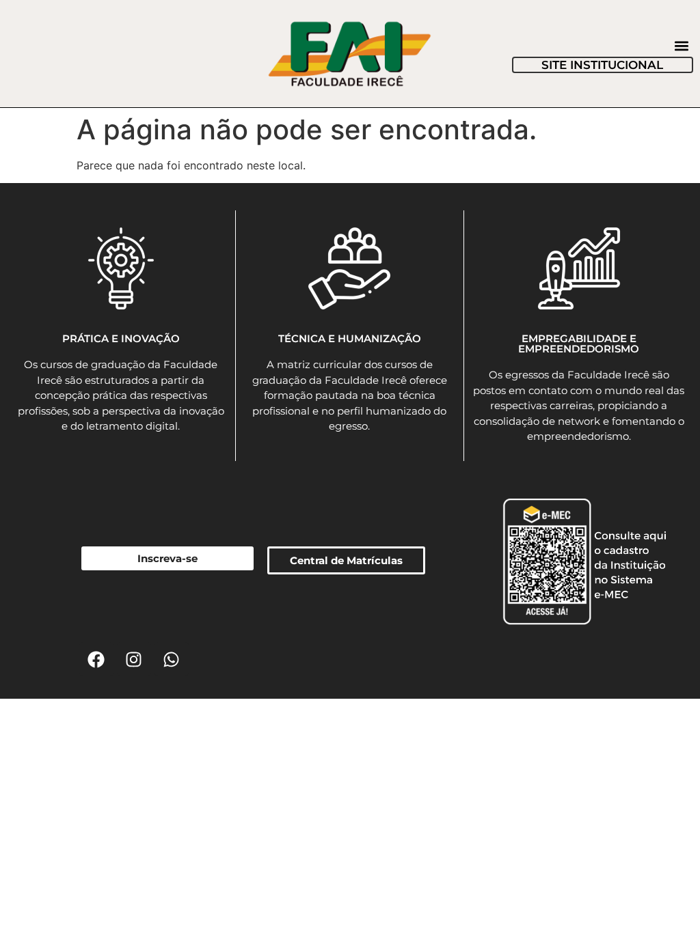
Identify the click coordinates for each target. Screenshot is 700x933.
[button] (682, 45)
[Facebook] (96, 659)
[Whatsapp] (171, 659)
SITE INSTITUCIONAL (602, 65)
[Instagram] (134, 659)
